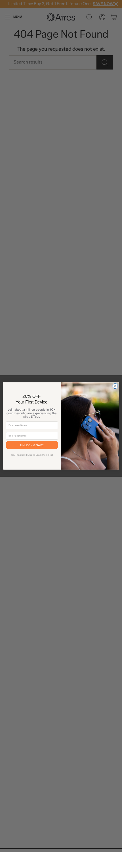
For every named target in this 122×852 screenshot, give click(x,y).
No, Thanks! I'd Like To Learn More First (32, 455)
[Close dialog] (115, 386)
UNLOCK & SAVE (32, 445)
